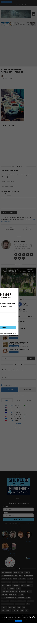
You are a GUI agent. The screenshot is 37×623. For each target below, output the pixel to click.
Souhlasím (18, 621)
